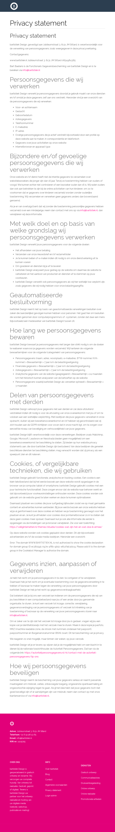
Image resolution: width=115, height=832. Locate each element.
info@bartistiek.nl (31, 70)
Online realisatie (88, 794)
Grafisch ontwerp (88, 772)
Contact (48, 779)
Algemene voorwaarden (56, 785)
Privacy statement (33, 35)
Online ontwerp (88, 788)
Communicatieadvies (90, 778)
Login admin (51, 795)
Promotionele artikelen (91, 799)
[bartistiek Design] (14, 6)
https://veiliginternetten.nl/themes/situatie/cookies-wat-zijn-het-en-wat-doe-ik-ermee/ (56, 527)
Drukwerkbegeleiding (90, 783)
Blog (47, 774)
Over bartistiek (51, 769)
